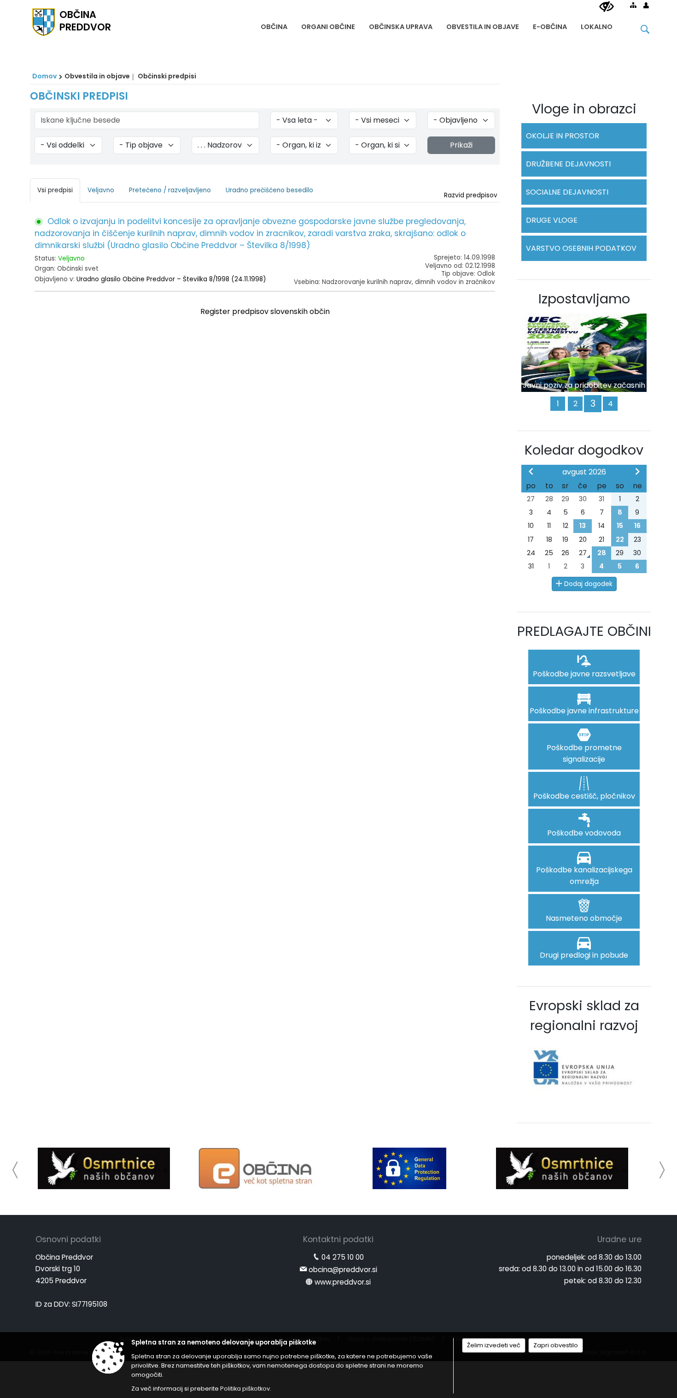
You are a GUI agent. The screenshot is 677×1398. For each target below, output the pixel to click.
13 (582, 525)
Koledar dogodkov (584, 450)
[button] (15, 1170)
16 (637, 525)
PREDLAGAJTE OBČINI (584, 631)
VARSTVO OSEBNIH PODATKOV (581, 248)
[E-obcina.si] (256, 1168)
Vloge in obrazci (584, 109)
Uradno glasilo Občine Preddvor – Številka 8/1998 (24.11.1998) (171, 279)
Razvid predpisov (470, 195)
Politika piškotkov (245, 1388)
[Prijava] (646, 5)
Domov (44, 76)
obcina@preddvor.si (343, 1269)
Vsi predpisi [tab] (55, 190)
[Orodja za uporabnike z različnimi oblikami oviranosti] (606, 6)
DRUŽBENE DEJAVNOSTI (568, 164)
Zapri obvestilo (555, 1345)
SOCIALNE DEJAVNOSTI (567, 192)
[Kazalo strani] (633, 5)
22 (620, 539)
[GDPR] (409, 1168)
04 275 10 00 (342, 1257)
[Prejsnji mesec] (531, 471)
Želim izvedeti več (493, 1345)
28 (601, 552)
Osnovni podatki (68, 1239)
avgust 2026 (584, 472)
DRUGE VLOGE (552, 220)
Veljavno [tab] (101, 190)
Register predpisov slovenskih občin (265, 311)
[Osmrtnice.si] (104, 1168)
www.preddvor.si (343, 1282)
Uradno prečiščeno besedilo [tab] (269, 190)
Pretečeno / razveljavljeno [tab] (170, 190)
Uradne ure (619, 1239)
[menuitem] (274, 25)
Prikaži (461, 145)
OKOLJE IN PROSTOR (562, 135)
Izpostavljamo (584, 299)
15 (620, 525)
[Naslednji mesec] (637, 471)
